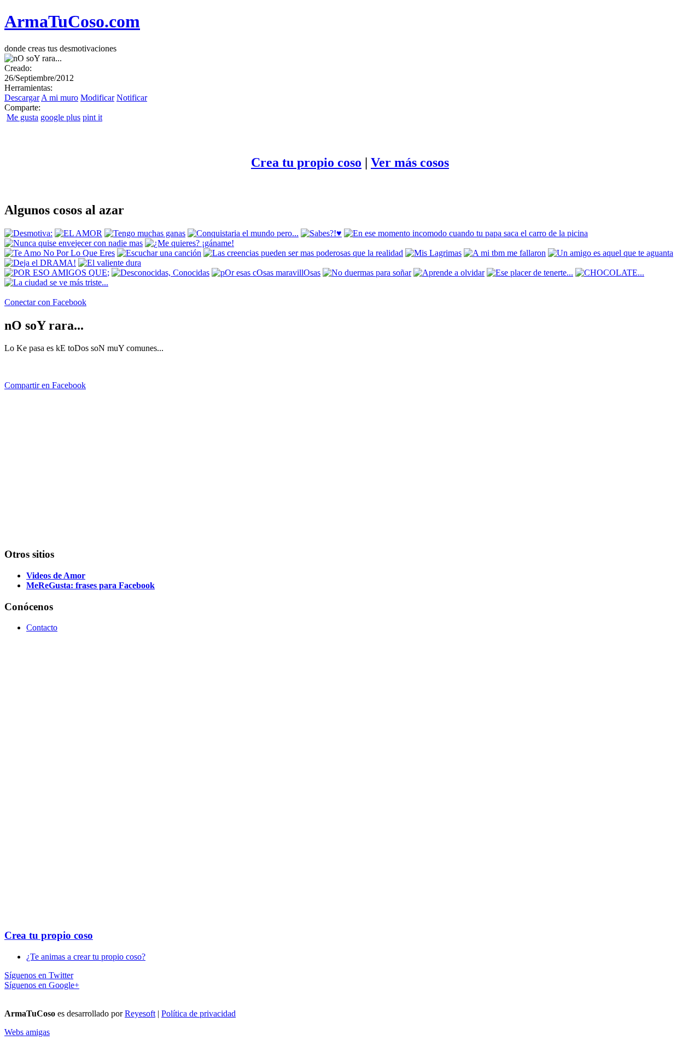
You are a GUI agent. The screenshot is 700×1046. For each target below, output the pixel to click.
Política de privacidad (198, 1013)
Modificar (97, 97)
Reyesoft (140, 1013)
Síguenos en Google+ (41, 985)
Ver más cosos (410, 162)
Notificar (131, 97)
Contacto (41, 627)
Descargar (21, 97)
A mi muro (59, 97)
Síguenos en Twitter (38, 975)
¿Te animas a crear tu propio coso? (85, 956)
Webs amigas (27, 1032)
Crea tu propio (306, 162)
